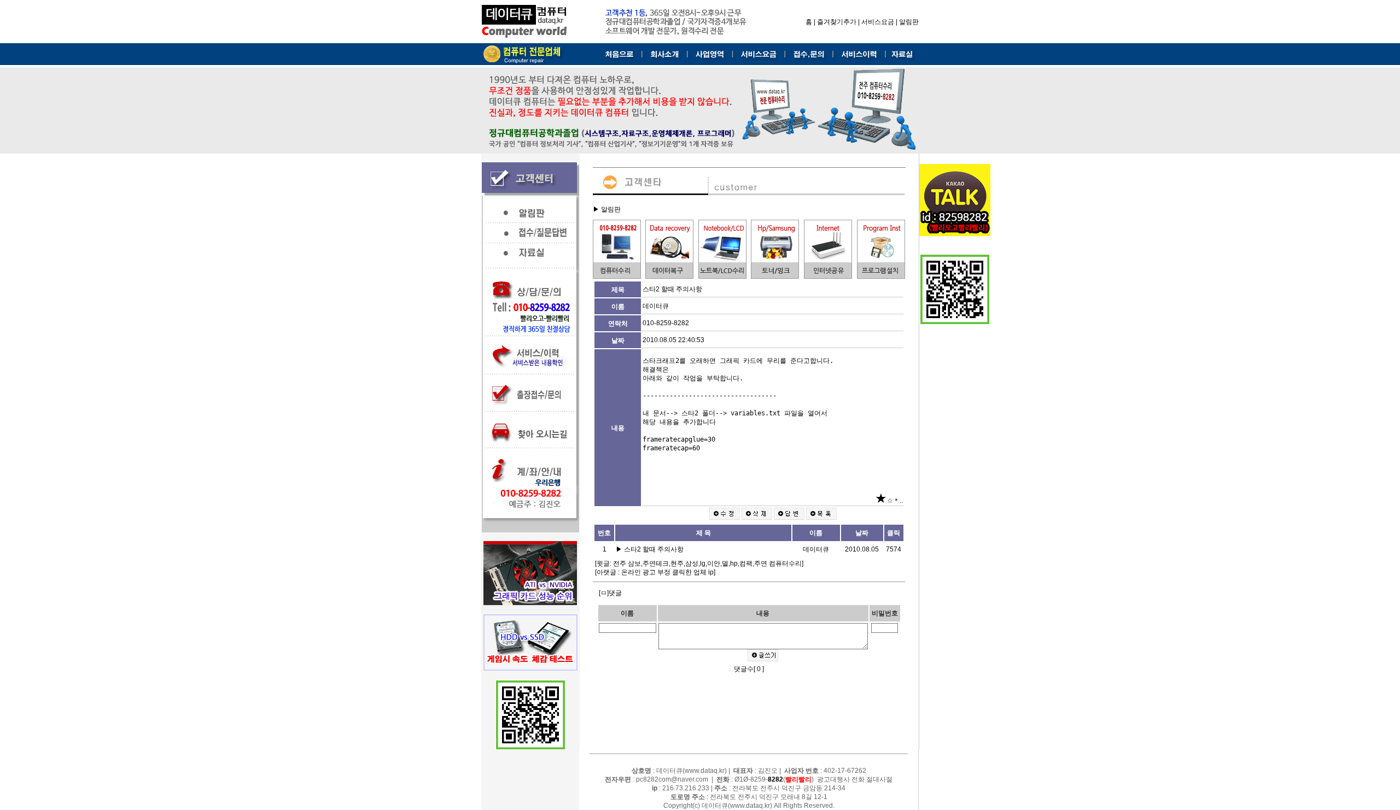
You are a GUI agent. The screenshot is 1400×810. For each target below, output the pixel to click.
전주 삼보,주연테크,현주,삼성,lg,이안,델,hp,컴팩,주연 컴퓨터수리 (707, 563)
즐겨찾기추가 (836, 22)
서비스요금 (877, 22)
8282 (775, 779)
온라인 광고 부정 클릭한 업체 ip (667, 572)
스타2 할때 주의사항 (654, 549)
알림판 (909, 22)
